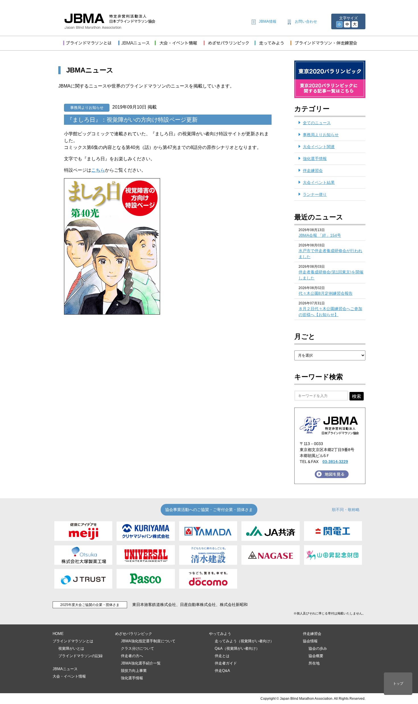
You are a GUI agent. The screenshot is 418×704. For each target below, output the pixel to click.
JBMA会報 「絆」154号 (320, 235)
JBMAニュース (65, 669)
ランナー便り (315, 194)
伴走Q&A (222, 670)
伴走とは (222, 656)
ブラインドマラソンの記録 (80, 656)
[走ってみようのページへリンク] (272, 46)
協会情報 (310, 641)
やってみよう (220, 634)
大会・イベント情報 (69, 676)
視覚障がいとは (71, 648)
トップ (398, 684)
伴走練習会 (313, 170)
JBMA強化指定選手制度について (148, 641)
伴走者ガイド (226, 663)
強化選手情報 (315, 158)
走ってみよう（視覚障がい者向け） (244, 641)
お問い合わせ (306, 21)
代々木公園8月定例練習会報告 (326, 293)
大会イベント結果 (319, 182)
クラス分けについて (137, 648)
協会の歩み (318, 648)
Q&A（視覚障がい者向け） (237, 648)
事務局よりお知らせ (87, 107)
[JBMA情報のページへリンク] (136, 46)
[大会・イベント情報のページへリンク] (179, 46)
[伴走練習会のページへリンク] (324, 46)
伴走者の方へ (132, 656)
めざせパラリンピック (133, 634)
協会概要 (316, 656)
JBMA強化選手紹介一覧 (141, 663)
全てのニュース (317, 123)
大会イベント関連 (319, 146)
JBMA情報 (267, 21)
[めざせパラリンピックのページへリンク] (229, 46)
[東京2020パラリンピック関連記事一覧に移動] (329, 94)
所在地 (314, 663)
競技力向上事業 (134, 670)
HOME (58, 634)
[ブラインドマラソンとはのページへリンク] (90, 46)
